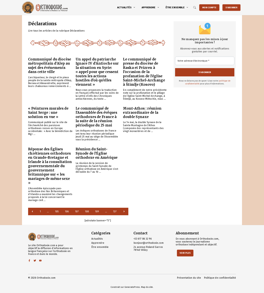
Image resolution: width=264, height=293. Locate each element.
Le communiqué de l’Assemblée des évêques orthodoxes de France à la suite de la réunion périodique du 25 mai (96, 116)
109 (97, 211)
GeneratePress (132, 287)
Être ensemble (175, 7)
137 (115, 211)
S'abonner (231, 7)
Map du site (147, 287)
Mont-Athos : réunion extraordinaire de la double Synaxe (142, 112)
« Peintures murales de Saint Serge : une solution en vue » (48, 112)
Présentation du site (189, 277)
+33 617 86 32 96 (143, 238)
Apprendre (149, 7)
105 (57, 211)
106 (67, 211)
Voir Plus (185, 253)
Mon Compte (209, 7)
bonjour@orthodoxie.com (149, 242)
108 (87, 211)
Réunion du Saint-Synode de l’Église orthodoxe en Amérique (97, 153)
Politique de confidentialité (220, 277)
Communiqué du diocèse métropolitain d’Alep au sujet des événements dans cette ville (49, 65)
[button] (135, 7)
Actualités (124, 7)
